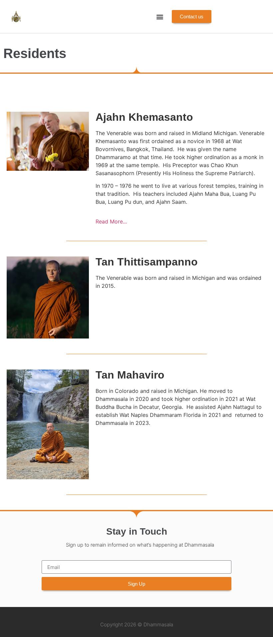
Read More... (111, 221)
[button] (159, 16)
